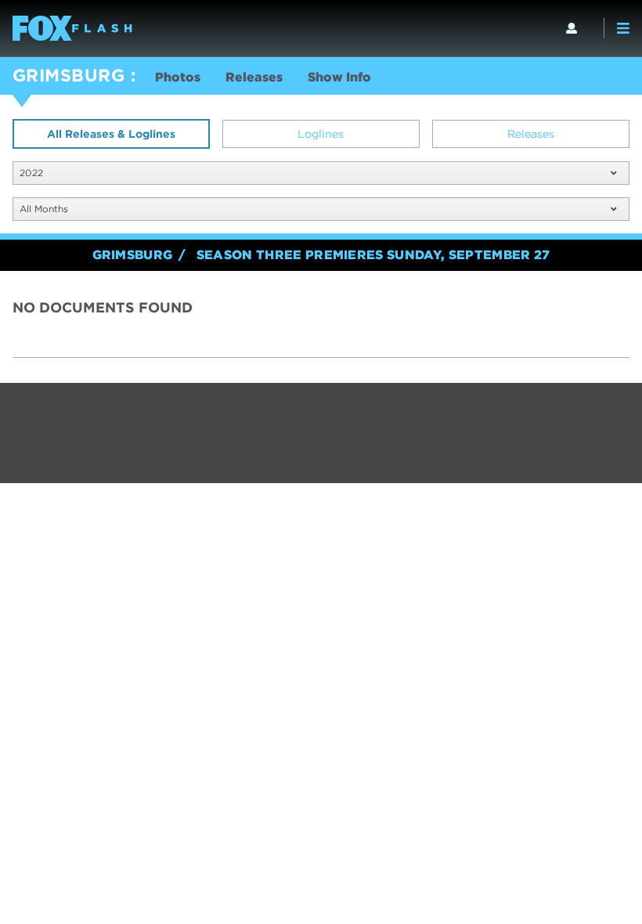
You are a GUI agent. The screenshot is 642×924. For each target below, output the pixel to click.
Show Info (339, 77)
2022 (31, 173)
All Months (44, 209)
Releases (254, 77)
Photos (177, 77)
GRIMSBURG (68, 75)
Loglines (321, 134)
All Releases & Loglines (111, 134)
